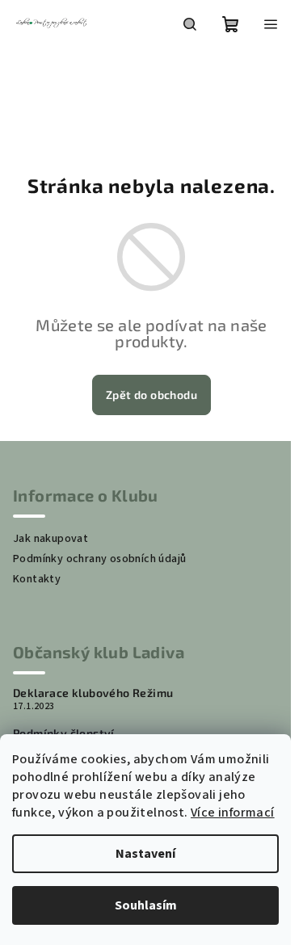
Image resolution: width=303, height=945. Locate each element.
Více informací (233, 812)
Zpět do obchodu (151, 394)
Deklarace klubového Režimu (93, 693)
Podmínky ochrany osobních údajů (99, 559)
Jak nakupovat (50, 539)
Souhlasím (146, 905)
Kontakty (37, 579)
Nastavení (145, 854)
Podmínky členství (64, 733)
